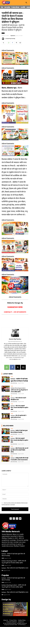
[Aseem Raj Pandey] (3, 38)
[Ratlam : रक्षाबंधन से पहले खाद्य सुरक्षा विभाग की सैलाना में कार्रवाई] (6, 379)
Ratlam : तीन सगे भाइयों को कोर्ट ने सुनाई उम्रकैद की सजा (18, 416)
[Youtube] (20, 518)
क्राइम (12, 386)
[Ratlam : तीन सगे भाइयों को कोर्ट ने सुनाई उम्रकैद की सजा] (6, 416)
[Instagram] (14, 518)
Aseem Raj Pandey (10, 38)
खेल (11, 396)
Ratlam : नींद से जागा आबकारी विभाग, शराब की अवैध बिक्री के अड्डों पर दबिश (19, 408)
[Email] (20, 42)
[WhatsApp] (8, 42)
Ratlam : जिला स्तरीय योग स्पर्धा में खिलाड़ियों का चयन (18, 399)
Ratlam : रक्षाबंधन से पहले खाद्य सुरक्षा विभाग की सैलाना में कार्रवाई (19, 380)
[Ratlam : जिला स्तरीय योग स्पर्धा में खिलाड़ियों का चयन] (6, 399)
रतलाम (3, 33)
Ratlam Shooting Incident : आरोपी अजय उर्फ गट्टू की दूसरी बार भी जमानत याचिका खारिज (19, 390)
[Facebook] (12, 42)
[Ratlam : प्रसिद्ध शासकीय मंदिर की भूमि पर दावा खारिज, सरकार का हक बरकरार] (6, 459)
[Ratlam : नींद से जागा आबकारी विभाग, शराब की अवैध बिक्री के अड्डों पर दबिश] (6, 406)
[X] (16, 42)
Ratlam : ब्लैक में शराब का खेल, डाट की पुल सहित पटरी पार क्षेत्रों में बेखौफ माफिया (19, 450)
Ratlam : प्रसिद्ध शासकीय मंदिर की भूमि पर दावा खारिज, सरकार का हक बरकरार (19, 459)
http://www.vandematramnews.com (15, 341)
